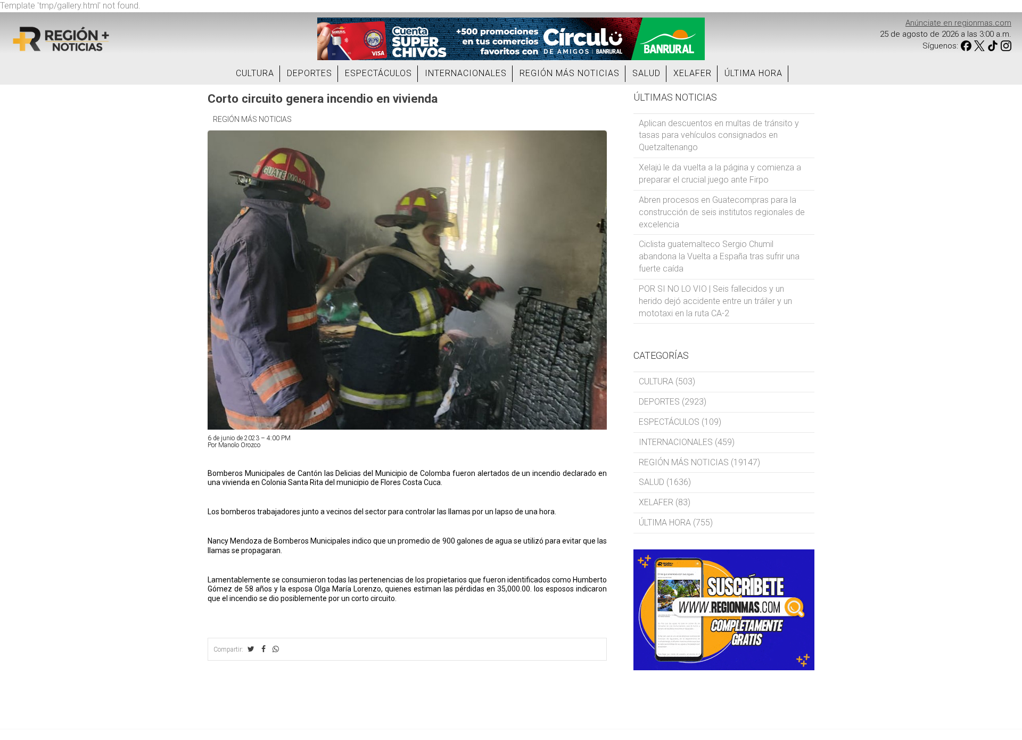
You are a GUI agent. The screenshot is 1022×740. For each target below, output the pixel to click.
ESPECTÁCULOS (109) (680, 422)
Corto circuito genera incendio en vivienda (323, 98)
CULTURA (255, 73)
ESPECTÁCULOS (378, 73)
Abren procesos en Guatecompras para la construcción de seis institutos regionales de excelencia (722, 212)
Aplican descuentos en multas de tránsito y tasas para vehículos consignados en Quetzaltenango (719, 135)
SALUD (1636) (665, 482)
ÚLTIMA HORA (753, 73)
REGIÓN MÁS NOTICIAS (570, 73)
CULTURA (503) (667, 381)
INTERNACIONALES (466, 73)
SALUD (646, 73)
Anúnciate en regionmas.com (958, 23)
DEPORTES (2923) (672, 402)
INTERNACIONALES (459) (687, 442)
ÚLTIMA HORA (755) (676, 522)
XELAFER (692, 73)
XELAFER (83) (664, 502)
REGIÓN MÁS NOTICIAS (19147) (699, 462)
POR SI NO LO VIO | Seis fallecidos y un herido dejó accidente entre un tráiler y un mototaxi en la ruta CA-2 (715, 301)
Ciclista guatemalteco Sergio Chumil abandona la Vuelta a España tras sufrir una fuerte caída (719, 256)
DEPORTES (309, 73)
